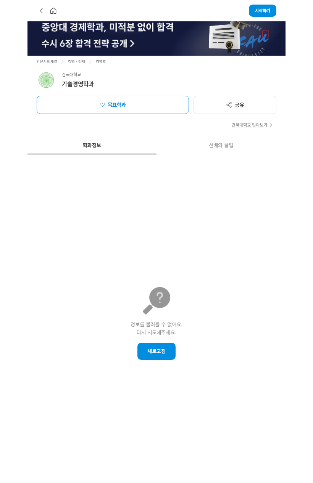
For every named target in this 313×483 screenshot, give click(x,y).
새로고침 (156, 351)
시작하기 (262, 10)
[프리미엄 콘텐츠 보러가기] (156, 38)
